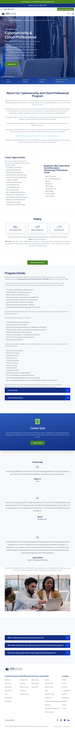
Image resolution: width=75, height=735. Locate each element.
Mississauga (65, 697)
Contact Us (48, 697)
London (64, 683)
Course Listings (12, 390)
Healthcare (8, 690)
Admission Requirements (15, 398)
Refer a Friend (49, 687)
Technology (27, 20)
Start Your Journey (38, 676)
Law (6, 694)
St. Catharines (66, 690)
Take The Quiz (37, 443)
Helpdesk (47, 705)
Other (47, 676)
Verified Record (49, 712)
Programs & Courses (15, 20)
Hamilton (64, 694)
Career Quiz (34, 687)
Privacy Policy (58, 726)
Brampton (65, 701)
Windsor (64, 680)
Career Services (24, 694)
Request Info (12, 64)
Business (7, 680)
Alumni (47, 680)
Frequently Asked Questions (53, 701)
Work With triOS (49, 694)
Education (8, 683)
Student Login (49, 683)
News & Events (24, 687)
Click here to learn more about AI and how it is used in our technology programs (37, 136)
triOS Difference (25, 676)
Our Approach (24, 680)
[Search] (44, 14)
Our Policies (67, 726)
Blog (46, 690)
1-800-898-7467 (8, 9)
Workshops (8, 701)
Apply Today (34, 680)
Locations (23, 683)
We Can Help (35, 683)
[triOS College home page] (8, 14)
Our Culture (23, 690)
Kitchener (65, 687)
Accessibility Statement (52, 708)
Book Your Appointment (65, 9)
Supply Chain (8, 697)
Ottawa (64, 708)
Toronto (64, 705)
